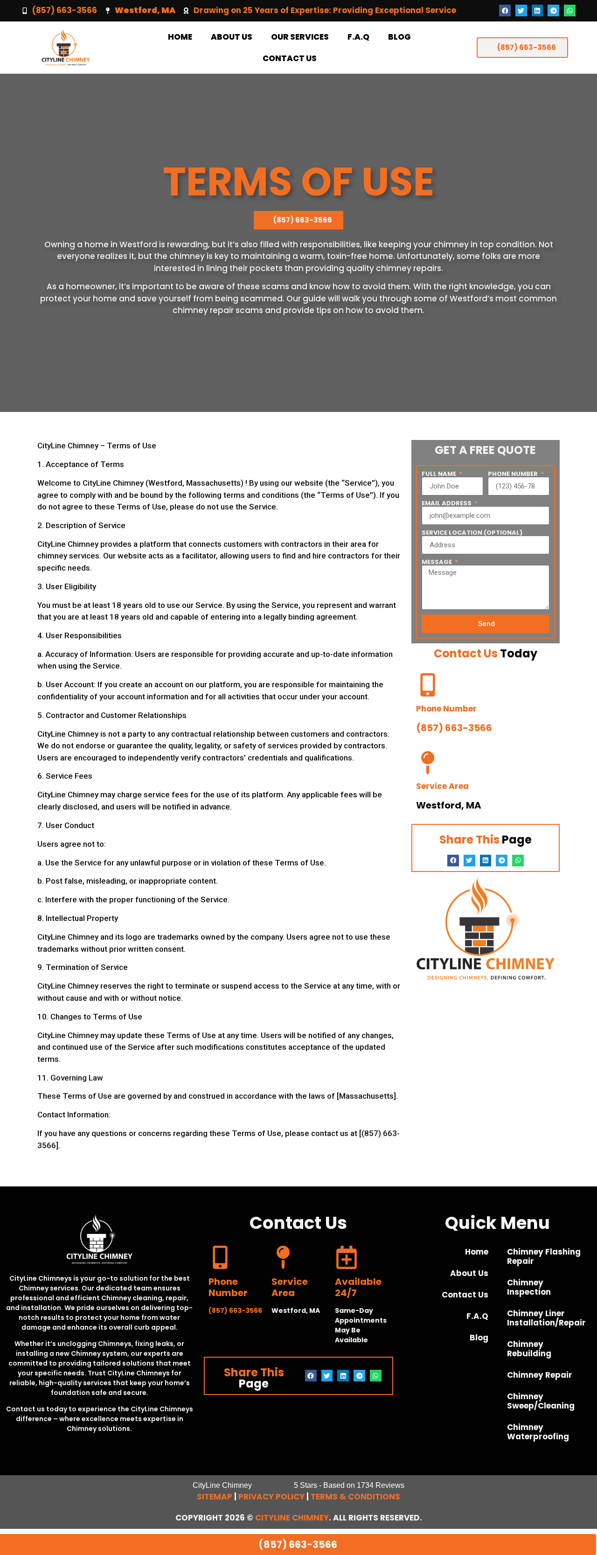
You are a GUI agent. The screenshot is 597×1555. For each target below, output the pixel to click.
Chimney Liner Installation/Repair (546, 1318)
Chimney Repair (539, 1375)
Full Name (440, 474)
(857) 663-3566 (64, 10)
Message (437, 562)
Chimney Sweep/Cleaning (541, 1401)
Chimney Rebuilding (529, 1349)
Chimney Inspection (529, 1287)
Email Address (447, 503)
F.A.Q (358, 36)
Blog (399, 36)
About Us (231, 36)
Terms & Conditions (355, 1496)
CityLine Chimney (292, 1517)
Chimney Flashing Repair (544, 1256)
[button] (505, 10)
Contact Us (290, 58)
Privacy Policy (271, 1496)
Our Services (300, 36)
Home (180, 36)
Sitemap (214, 1496)
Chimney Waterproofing (538, 1432)
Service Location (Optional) (472, 533)
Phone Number (513, 474)
